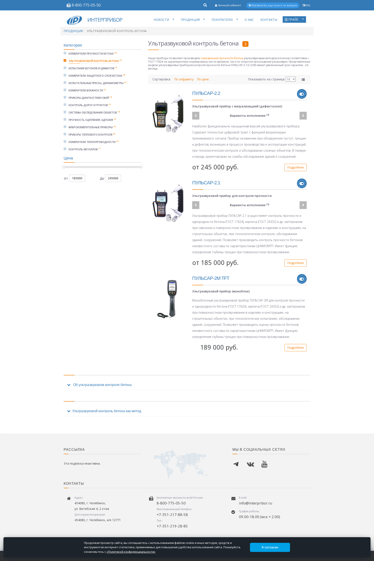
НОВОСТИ (161, 20)
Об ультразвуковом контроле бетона (102, 385)
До (102, 178)
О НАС (249, 20)
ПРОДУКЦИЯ (190, 20)
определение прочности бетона (222, 58)
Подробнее (295, 167)
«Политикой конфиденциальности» (130, 552)
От (66, 178)
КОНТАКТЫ (268, 20)
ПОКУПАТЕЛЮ (222, 20)
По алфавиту (184, 79)
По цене (203, 79)
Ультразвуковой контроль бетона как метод (106, 411)
